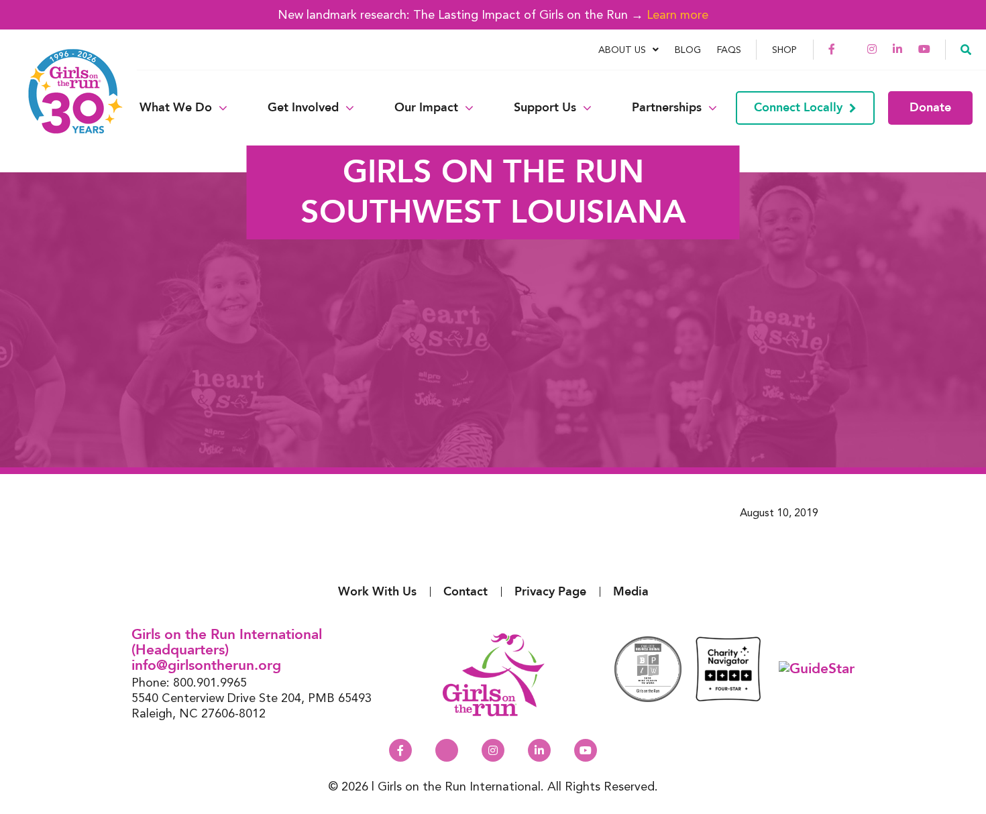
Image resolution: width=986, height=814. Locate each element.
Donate (930, 107)
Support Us (545, 108)
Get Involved (303, 108)
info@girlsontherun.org (206, 665)
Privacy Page (550, 591)
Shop (784, 49)
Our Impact (426, 108)
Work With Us (377, 591)
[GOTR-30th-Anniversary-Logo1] (67, 108)
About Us (622, 49)
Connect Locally (798, 107)
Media (631, 591)
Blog (688, 49)
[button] (966, 49)
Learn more (677, 14)
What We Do (176, 108)
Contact (465, 591)
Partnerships (667, 108)
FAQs (729, 49)
